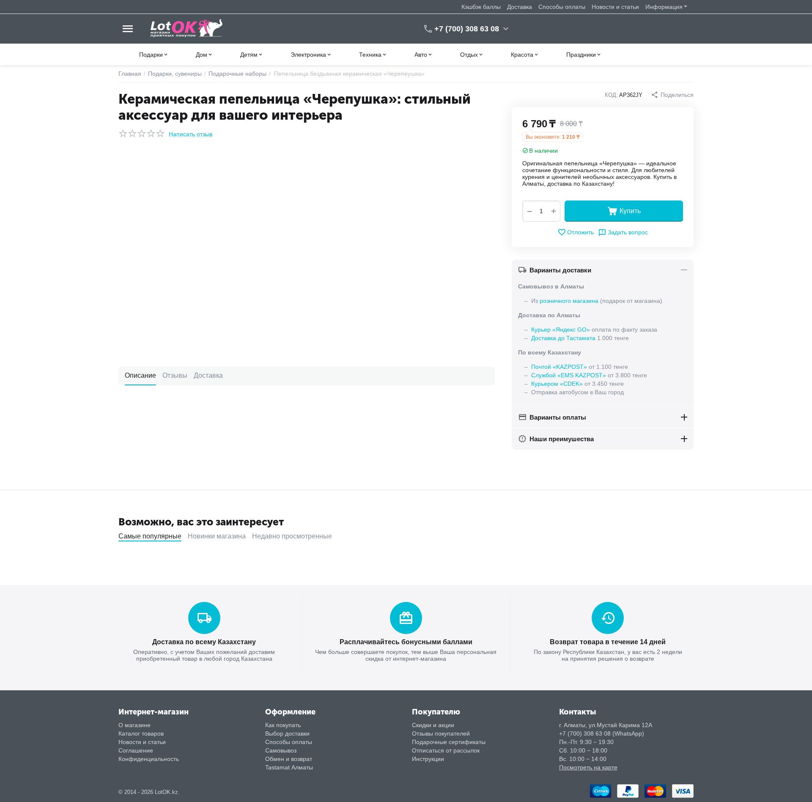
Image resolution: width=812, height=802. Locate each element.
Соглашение (135, 750)
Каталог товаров (141, 733)
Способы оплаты (561, 6)
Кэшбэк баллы (481, 6)
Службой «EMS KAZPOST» (568, 375)
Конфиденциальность (148, 758)
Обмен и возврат (288, 758)
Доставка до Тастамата (563, 338)
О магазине (134, 725)
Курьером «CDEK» (557, 383)
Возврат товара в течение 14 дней (608, 641)
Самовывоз (280, 750)
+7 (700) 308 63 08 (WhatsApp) (601, 733)
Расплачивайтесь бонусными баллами (406, 641)
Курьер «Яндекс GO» (560, 329)
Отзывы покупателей (441, 733)
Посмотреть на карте (588, 767)
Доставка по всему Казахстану (204, 641)
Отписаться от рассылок (446, 750)
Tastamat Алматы (289, 767)
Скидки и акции (433, 725)
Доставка (519, 6)
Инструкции (428, 758)
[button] (672, 95)
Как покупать (283, 725)
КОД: (611, 95)
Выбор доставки (287, 733)
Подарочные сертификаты (449, 742)
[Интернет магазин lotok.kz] (186, 28)
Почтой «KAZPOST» (559, 366)
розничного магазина (569, 300)
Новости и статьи (615, 6)
